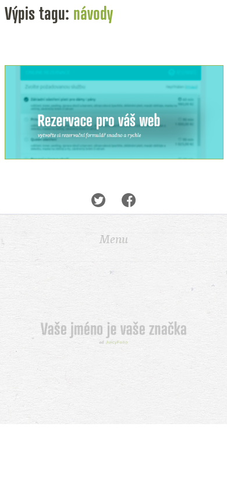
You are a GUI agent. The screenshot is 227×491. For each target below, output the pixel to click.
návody (93, 13)
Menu (114, 239)
